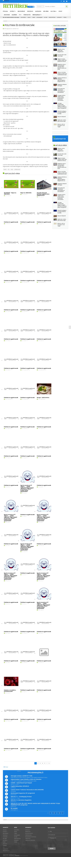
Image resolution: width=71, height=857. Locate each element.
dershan (19, 771)
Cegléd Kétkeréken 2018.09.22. (20, 786)
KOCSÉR (45, 17)
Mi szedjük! (14, 808)
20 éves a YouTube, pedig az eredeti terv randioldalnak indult (62, 73)
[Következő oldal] (47, 763)
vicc (8, 169)
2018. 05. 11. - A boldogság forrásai (21, 796)
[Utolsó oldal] (49, 763)
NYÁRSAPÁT (59, 17)
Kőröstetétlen (52, 17)
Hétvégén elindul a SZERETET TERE (21, 776)
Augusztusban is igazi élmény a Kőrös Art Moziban (26, 779)
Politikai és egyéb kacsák (11, 222)
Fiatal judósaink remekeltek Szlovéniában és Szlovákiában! (61, 90)
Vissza (6, 767)
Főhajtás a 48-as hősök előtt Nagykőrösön (61, 50)
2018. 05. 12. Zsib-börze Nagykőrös (21, 800)
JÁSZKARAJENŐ (39, 17)
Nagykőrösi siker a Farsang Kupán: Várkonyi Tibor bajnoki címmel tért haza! (62, 67)
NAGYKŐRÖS (23, 17)
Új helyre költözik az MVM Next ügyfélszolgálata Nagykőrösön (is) (62, 79)
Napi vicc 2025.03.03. (26, 193)
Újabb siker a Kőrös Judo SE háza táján (62, 120)
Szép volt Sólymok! (62, 116)
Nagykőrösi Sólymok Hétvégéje (62, 85)
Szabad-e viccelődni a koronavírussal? (10, 690)
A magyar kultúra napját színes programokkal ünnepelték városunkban (61, 98)
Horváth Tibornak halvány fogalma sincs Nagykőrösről (43, 194)
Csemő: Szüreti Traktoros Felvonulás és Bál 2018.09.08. (27, 789)
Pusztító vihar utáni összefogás (62, 55)
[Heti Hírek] (18, 5)
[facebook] (70, 327)
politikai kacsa (17, 169)
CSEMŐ (33, 17)
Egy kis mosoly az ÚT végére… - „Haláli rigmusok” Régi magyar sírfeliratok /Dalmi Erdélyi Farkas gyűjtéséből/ (27, 488)
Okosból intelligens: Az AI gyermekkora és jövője (62, 112)
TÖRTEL (64, 17)
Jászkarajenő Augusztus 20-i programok (23, 793)
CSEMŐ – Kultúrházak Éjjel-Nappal (21, 783)
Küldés (51, 848)
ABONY (29, 17)
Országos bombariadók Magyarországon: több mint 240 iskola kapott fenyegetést (62, 106)
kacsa (12, 169)
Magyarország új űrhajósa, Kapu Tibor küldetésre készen (62, 60)
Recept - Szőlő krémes (43, 397)
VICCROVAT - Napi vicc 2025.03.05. (10, 193)
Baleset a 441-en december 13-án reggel (61, 125)
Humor (5, 169)
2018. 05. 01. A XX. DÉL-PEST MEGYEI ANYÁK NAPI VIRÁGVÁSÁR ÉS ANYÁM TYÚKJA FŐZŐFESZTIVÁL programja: (35, 804)
